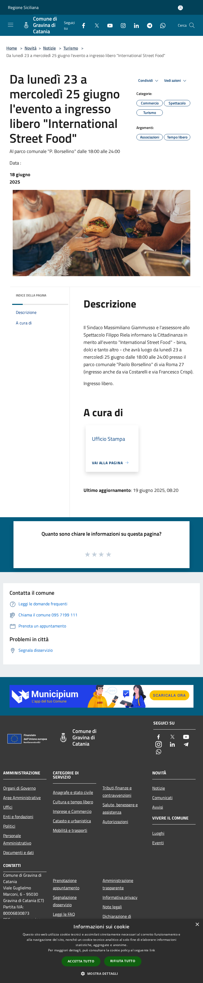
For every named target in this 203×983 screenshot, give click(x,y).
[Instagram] (121, 25)
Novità (30, 48)
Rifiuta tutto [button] (122, 961)
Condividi (146, 80)
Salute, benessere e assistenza (120, 808)
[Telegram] (147, 25)
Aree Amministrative (22, 797)
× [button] (197, 925)
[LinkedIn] (134, 25)
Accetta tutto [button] (81, 961)
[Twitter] (94, 25)
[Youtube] (108, 25)
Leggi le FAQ (64, 914)
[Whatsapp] (160, 25)
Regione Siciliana (23, 7)
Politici (9, 826)
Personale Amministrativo (17, 839)
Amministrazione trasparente (118, 884)
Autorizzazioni (115, 821)
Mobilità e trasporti (70, 830)
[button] (101, 973)
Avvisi (157, 807)
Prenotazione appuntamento (66, 884)
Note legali (112, 907)
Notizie (49, 48)
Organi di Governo (19, 788)
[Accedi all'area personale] (180, 8)
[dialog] (101, 951)
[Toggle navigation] (10, 25)
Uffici (7, 807)
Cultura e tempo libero (73, 802)
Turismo (70, 48)
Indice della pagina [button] (31, 295)
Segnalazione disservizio (65, 901)
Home (11, 48)
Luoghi (158, 833)
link (152, 950)
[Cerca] (192, 25)
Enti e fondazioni (18, 816)
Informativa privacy (120, 897)
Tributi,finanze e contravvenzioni (117, 791)
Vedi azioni (173, 80)
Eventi (158, 843)
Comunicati (162, 797)
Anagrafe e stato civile (73, 792)
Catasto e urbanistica (72, 821)
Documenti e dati (18, 852)
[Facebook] (81, 25)
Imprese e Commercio (72, 811)
